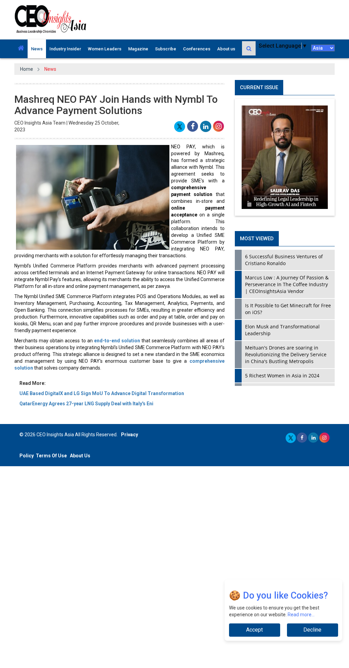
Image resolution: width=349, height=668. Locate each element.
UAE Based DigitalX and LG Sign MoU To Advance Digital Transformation (101, 393)
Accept (254, 629)
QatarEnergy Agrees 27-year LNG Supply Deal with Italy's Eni (86, 403)
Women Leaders (104, 48)
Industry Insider (65, 48)
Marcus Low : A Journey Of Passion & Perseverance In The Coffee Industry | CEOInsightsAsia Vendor (287, 284)
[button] (21, 48)
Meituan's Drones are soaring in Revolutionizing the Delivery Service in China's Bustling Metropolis (286, 354)
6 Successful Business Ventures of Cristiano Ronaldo (284, 259)
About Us (80, 455)
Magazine (138, 48)
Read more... (301, 614)
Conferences (196, 48)
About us (226, 48)
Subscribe (165, 48)
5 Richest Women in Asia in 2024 (282, 375)
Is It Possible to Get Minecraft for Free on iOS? (288, 308)
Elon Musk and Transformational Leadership (282, 330)
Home (26, 69)
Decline (312, 629)
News (37, 48)
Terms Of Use (51, 455)
